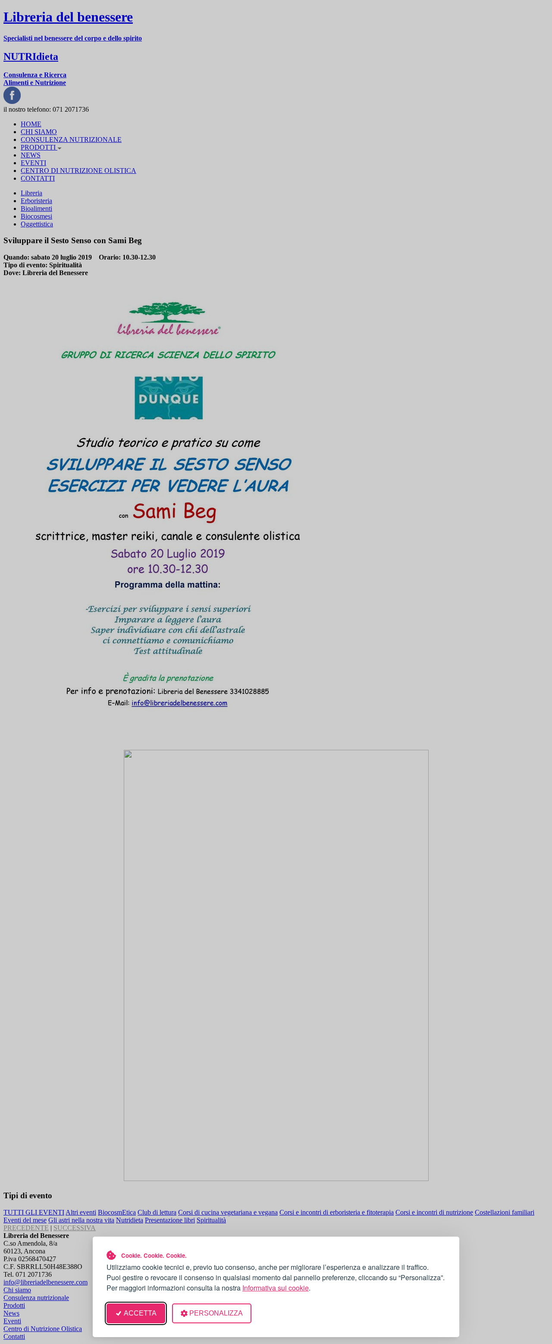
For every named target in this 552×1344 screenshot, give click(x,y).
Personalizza (216, 1313)
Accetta (140, 1313)
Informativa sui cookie (275, 1288)
